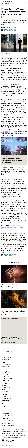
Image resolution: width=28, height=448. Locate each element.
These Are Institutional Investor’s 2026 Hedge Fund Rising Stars (13, 286)
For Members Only (5, 308)
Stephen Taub (4, 314)
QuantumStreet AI (11, 342)
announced (4, 123)
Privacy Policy (7, 437)
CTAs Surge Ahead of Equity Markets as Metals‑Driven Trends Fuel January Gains (14, 312)
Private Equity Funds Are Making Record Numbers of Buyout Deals (13, 227)
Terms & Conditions (10, 433)
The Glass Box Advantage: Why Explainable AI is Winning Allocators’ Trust (12, 338)
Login (11, 445)
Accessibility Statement (19, 435)
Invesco (9, 164)
